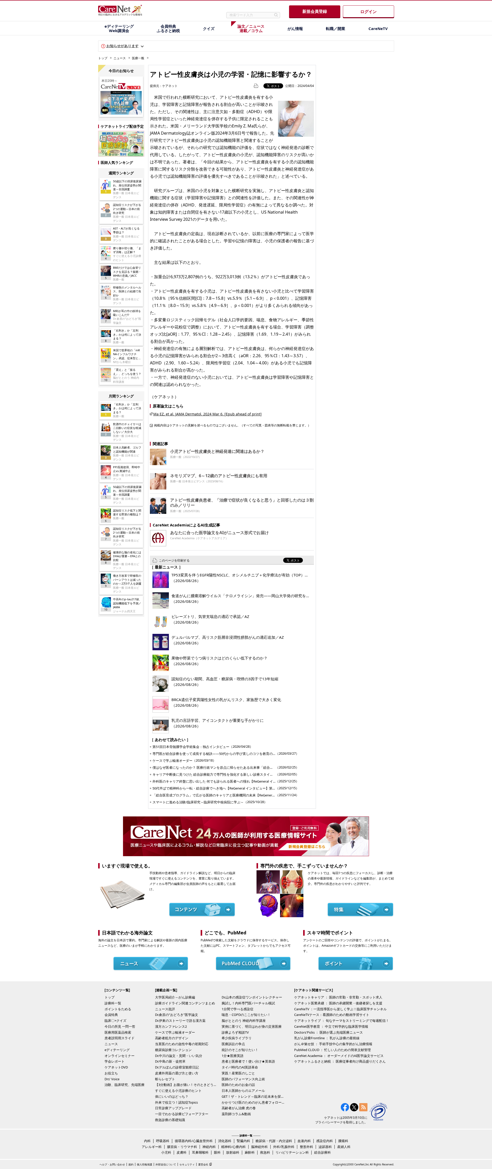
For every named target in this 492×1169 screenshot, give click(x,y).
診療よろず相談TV (235, 1032)
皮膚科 (182, 1152)
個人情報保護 (144, 1164)
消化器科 (224, 1140)
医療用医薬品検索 (118, 1032)
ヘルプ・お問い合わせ (112, 1164)
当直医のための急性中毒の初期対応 (181, 1044)
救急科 (265, 1152)
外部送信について (166, 1164)
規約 (131, 1164)
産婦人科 (344, 1146)
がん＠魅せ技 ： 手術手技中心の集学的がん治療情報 (333, 1044)
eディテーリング (117, 1049)
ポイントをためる (118, 1009)
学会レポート (115, 1061)
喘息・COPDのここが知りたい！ (246, 1014)
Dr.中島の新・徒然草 (170, 1061)
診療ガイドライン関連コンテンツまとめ (185, 1003)
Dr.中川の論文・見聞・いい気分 (178, 1055)
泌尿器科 (325, 1146)
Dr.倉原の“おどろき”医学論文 (176, 1014)
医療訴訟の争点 (233, 1044)
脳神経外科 (259, 1146)
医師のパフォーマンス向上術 (243, 1079)
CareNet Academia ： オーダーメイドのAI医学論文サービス (339, 1055)
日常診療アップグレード (173, 1108)
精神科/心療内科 (233, 1146)
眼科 (217, 1152)
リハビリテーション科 (292, 1152)
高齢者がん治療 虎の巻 (239, 1108)
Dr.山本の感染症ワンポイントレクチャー (252, 997)
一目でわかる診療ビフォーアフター (181, 1114)
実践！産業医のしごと (238, 1073)
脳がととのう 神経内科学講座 (244, 1020)
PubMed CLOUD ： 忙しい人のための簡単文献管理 (332, 1049)
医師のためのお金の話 (238, 1084)
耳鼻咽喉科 (200, 1152)
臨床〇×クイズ (115, 1020)
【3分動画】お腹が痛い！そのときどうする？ (187, 1084)
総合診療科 (322, 1152)
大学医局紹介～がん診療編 (175, 997)
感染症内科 (324, 1140)
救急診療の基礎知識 (170, 1119)
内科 (147, 1140)
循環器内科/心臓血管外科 (194, 1140)
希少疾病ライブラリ (237, 1038)
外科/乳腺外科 (283, 1146)
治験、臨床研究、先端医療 (125, 1084)
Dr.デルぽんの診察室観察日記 (177, 1067)
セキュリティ (187, 1164)
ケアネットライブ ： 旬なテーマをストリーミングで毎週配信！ (341, 1020)
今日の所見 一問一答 (120, 1026)
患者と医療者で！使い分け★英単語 (248, 1061)
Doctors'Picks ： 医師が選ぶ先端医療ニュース (328, 1032)
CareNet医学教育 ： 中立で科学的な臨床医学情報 (331, 1026)
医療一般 (138, 58)
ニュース (120, 58)
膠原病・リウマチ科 (182, 1146)
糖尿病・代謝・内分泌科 (273, 1140)
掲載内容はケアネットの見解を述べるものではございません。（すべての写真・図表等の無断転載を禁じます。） (232, 425)
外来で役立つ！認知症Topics (176, 1102)
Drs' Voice (112, 1079)
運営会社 (203, 1164)
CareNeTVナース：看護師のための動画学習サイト (331, 1014)
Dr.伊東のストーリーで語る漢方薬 (180, 1020)
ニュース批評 (165, 1009)
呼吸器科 (162, 1140)
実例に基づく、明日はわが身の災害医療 (252, 1026)
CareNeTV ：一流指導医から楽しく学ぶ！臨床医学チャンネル (340, 1009)
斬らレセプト (165, 1079)
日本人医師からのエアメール (243, 1090)
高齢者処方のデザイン (171, 1038)
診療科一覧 (113, 1003)
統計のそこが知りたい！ (240, 1049)
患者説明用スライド (120, 1038)
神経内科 (209, 1146)
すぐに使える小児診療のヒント (178, 1090)
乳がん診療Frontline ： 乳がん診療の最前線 (327, 1038)
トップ (102, 58)
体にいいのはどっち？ (171, 1096)
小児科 (166, 1152)
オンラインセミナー (120, 1055)
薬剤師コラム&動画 (236, 1114)
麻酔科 (250, 1152)
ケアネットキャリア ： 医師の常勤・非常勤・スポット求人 (338, 997)
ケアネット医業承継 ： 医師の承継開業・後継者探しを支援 (338, 1003)
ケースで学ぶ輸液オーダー (175, 1032)
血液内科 (304, 1140)
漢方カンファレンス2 (171, 1026)
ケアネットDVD (116, 1067)
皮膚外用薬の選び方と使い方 (176, 1073)
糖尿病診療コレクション (173, 1049)
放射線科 (232, 1152)
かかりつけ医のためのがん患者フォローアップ (254, 1102)
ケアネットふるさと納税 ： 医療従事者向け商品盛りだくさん (340, 1061)
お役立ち (111, 1073)
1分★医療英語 (232, 1055)
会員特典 (111, 1014)
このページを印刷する (174, 560)
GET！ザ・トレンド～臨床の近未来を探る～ (254, 1096)
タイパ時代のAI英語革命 (240, 1067)
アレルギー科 (152, 1146)
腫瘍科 (343, 1140)
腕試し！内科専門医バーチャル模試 (248, 1003)
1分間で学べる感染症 (237, 1009)
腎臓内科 (243, 1140)
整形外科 (306, 1146)
